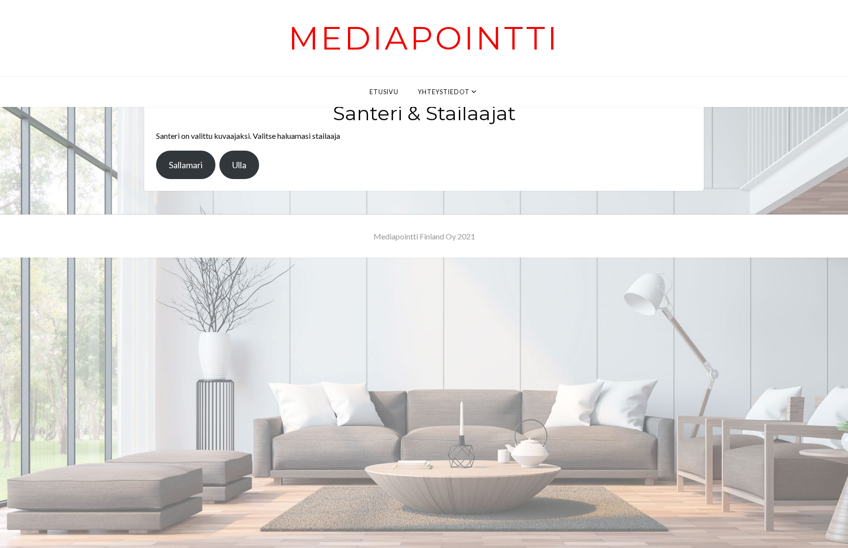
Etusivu (384, 92)
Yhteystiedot (444, 92)
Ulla (239, 164)
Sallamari (186, 164)
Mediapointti (424, 38)
